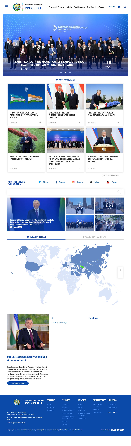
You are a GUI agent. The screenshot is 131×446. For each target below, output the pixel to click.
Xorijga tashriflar (36, 237)
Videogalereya (112, 407)
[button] (61, 72)
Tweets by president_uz (59, 323)
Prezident (52, 7)
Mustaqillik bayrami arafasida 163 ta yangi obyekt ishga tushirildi (103, 159)
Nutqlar (64, 422)
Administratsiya (79, 7)
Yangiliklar (65, 404)
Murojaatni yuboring (18, 383)
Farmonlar (81, 404)
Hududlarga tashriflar (94, 237)
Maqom (49, 404)
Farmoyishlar (81, 410)
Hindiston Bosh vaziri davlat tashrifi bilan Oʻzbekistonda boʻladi (24, 115)
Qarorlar (80, 407)
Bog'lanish (100, 7)
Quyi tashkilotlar (98, 412)
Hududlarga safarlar (68, 410)
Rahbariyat (96, 409)
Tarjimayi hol (50, 407)
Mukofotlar (50, 410)
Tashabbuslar (82, 418)
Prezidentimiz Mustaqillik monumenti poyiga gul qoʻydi (102, 114)
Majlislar (64, 407)
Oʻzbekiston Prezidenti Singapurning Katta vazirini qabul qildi (62, 115)
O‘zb (110, 7)
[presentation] (16, 43)
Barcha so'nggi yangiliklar (111, 175)
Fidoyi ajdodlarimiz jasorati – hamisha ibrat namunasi (24, 157)
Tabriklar (64, 425)
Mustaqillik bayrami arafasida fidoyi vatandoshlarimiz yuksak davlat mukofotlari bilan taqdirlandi (64, 160)
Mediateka (90, 7)
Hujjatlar (69, 7)
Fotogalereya (112, 404)
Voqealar (61, 7)
